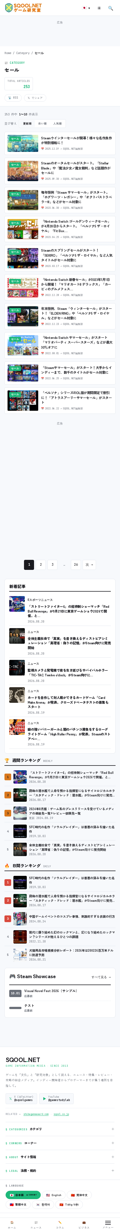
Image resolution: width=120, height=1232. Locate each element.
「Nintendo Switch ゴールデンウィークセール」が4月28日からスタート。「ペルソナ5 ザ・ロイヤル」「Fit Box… (76, 226)
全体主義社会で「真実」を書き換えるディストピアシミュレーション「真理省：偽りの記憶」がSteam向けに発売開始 (69, 643)
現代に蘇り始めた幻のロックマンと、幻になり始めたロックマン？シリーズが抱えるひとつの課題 (72, 934)
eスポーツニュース (40, 600)
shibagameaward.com (36, 1114)
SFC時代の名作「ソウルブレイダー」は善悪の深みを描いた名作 (72, 829)
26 (76, 564)
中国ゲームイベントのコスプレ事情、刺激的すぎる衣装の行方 (72, 916)
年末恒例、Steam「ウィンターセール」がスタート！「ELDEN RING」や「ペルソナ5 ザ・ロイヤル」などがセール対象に (76, 313)
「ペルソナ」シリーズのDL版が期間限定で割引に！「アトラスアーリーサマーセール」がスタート (76, 397)
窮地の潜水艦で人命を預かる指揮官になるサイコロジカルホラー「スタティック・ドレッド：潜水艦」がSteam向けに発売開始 (72, 793)
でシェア (35, 98)
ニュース (33, 632)
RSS (13, 97)
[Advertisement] (60, 33)
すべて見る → (101, 977)
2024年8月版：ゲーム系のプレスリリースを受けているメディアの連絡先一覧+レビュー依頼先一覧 (71, 811)
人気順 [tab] (57, 123)
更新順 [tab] (27, 123)
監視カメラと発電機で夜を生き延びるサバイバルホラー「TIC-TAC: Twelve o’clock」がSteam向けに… (68, 672)
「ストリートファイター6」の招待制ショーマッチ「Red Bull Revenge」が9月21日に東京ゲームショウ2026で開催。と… (68, 611)
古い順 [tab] (42, 123)
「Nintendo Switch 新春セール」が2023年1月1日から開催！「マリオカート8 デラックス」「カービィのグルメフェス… (76, 284)
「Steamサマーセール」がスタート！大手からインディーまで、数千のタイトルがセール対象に (76, 370)
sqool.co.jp (61, 1114)
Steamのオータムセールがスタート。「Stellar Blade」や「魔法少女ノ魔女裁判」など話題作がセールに (75, 168)
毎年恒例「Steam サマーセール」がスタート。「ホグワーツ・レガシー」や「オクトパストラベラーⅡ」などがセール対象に (76, 197)
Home (7, 53)
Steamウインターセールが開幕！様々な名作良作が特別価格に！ (76, 140)
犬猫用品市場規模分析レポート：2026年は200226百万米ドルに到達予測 (71, 952)
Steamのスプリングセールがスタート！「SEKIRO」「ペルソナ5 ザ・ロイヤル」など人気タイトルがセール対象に (76, 255)
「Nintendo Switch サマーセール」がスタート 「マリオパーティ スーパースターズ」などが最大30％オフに (76, 342)
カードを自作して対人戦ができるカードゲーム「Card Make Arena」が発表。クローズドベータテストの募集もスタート (68, 702)
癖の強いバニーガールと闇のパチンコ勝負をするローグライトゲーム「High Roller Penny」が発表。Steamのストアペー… (69, 734)
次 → (89, 564)
